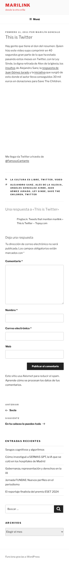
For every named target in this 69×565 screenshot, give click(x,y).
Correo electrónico (18, 328)
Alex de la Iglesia (48, 185)
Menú (36, 19)
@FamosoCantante (17, 160)
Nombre (11, 310)
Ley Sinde (39, 191)
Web (8, 346)
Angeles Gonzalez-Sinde (28, 188)
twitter (47, 179)
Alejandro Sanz (22, 185)
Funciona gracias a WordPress (22, 556)
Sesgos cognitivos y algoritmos (24, 449)
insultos (10, 68)
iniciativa (39, 72)
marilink (17, 5)
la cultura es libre (24, 179)
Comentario (14, 261)
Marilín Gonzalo (48, 32)
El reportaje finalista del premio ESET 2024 (32, 491)
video (59, 179)
